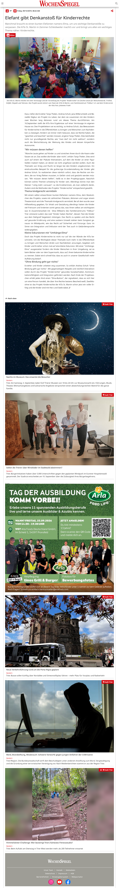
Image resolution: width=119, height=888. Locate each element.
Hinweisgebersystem (60, 877)
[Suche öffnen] (116, 3)
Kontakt (59, 870)
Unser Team (48, 870)
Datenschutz (50, 873)
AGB (72, 873)
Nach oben (12, 298)
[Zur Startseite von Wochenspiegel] (59, 3)
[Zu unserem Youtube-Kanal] (59, 882)
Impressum (62, 873)
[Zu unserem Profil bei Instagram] (51, 882)
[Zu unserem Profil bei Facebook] (68, 882)
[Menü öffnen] (2, 3)
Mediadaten (70, 870)
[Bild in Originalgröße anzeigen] (59, 67)
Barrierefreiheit (42, 877)
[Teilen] (112, 11)
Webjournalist (77, 877)
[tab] (10, 35)
